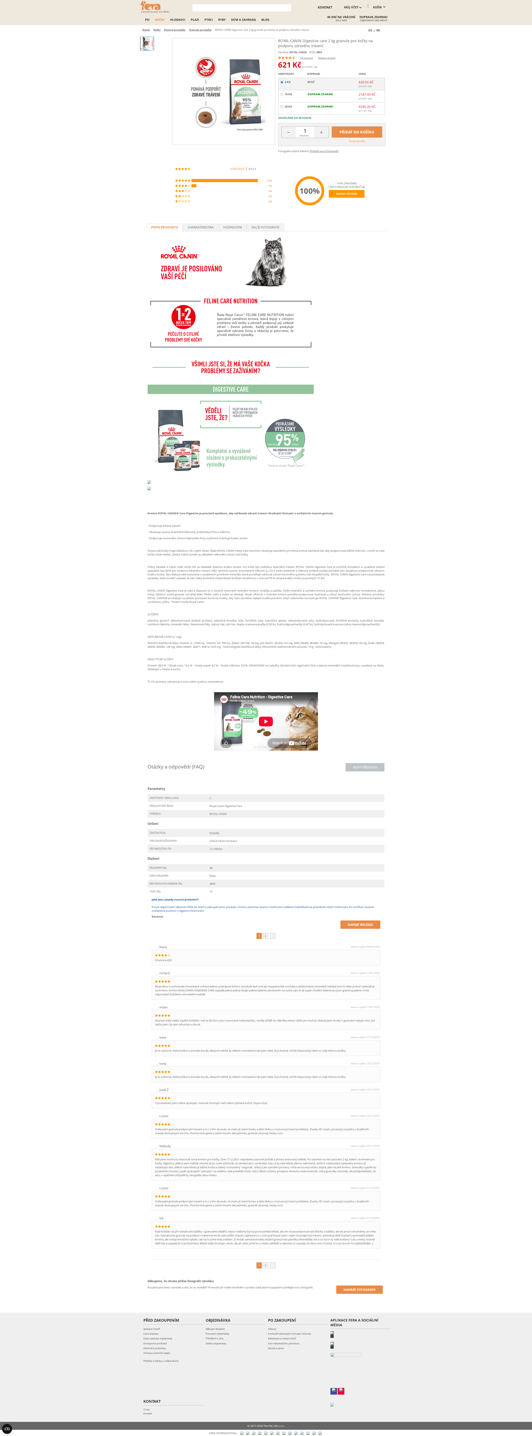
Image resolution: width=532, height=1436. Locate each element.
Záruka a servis (276, 1348)
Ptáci (208, 20)
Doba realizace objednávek (157, 1338)
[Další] (384, 30)
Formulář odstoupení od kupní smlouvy (289, 1333)
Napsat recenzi (327, 58)
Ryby (222, 20)
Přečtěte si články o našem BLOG (161, 1360)
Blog (265, 20)
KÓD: (312, 52)
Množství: (304, 135)
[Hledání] (288, 7)
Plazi (195, 20)
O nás (146, 1409)
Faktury (272, 1328)
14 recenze (306, 58)
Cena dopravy (150, 1333)
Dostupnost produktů (155, 1343)
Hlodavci (177, 20)
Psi (147, 20)
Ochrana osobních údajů (156, 1353)
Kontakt (147, 1413)
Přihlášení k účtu (215, 1338)
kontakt (325, 7)
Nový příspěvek (365, 767)
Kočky (160, 20)
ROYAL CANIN (298, 52)
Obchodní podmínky (154, 1348)
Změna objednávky (216, 1343)
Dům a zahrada (243, 20)
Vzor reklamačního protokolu (283, 1343)
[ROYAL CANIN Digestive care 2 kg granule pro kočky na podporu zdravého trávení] (223, 91)
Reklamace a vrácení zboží (282, 1338)
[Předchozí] (364, 30)
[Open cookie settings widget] (7, 1429)
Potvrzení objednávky (217, 1333)
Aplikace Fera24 (151, 1328)
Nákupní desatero (215, 1328)
